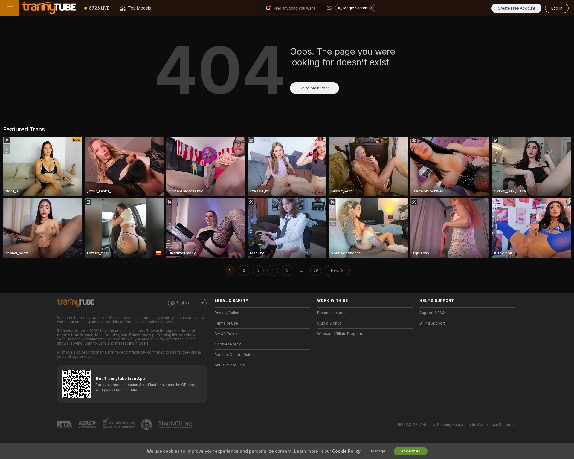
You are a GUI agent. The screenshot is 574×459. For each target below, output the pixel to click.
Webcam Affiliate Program (339, 334)
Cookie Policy (346, 451)
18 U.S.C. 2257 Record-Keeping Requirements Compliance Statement (457, 425)
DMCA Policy (226, 334)
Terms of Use (226, 323)
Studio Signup (329, 323)
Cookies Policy (228, 344)
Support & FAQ (432, 313)
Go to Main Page (314, 88)
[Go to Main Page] (49, 8)
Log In (556, 8)
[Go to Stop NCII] (175, 424)
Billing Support (432, 323)
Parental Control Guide (234, 355)
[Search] (330, 8)
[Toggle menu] (9, 8)
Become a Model (331, 313)
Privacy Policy (227, 313)
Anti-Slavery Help (230, 365)
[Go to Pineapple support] (147, 424)
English (182, 303)
